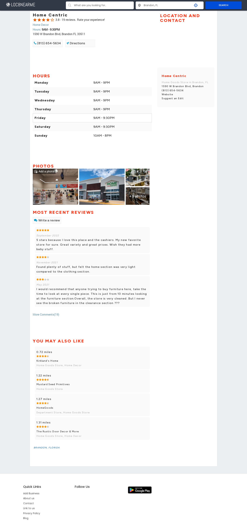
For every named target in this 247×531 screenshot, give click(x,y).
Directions (77, 43)
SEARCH (223, 5)
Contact (28, 503)
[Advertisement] (92, 60)
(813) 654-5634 (48, 43)
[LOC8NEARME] (20, 4)
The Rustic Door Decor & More (57, 431)
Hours (36, 29)
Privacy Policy (31, 513)
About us (28, 498)
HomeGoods (45, 407)
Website (167, 94)
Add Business (31, 493)
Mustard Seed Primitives (53, 384)
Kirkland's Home (47, 360)
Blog (25, 518)
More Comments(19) (46, 314)
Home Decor (41, 25)
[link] (55, 186)
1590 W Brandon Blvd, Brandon (183, 86)
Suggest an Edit (173, 98)
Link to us (29, 508)
